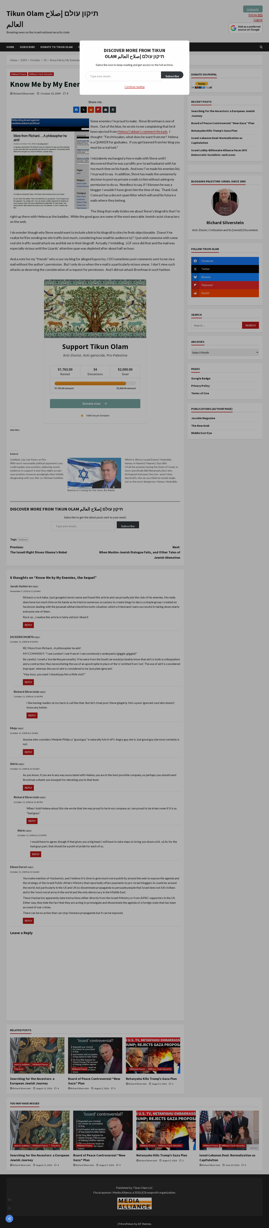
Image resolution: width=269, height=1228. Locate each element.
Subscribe (172, 76)
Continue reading (135, 86)
